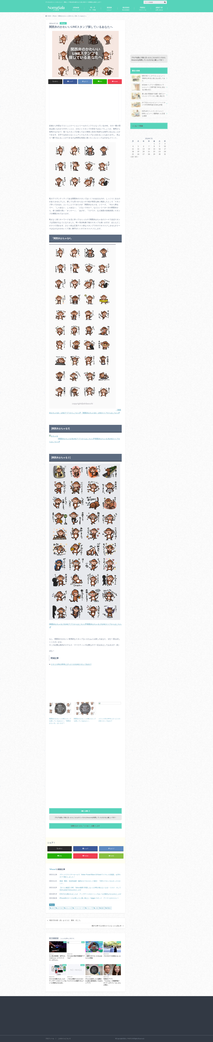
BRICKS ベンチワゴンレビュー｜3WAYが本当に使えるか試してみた (153, 78)
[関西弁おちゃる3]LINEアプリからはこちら (75, 439)
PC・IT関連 (93, 8)
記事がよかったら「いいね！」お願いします (85, 826)
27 (143, 154)
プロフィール (142, 8)
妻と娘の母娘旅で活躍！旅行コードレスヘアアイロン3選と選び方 (153, 95)
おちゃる (68, 908)
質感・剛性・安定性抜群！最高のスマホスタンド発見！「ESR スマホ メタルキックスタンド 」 (90, 882)
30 (159, 154)
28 (149, 154)
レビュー (109, 8)
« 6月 (132, 157)
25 (133, 154)
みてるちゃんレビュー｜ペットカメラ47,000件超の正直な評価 (153, 103)
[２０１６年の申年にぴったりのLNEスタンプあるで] (110, 708)
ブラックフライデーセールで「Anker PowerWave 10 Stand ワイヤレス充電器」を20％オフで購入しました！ (90, 876)
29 (154, 154)
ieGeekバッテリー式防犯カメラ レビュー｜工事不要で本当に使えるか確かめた (153, 87)
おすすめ (59, 908)
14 (149, 149)
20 (143, 151)
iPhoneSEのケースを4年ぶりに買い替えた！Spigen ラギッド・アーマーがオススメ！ (89, 898)
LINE (52, 908)
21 (149, 151)
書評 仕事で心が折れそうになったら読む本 (106, 926)
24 (165, 151)
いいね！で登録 (137, 126)
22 (154, 151)
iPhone (52, 869)
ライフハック (76, 8)
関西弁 (109, 908)
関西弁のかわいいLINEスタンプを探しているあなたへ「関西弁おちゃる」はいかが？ (60, 721)
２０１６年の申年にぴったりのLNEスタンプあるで (71, 664)
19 (138, 151)
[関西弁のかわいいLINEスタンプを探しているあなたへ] (85, 708)
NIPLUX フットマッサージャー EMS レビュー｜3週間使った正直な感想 (153, 113)
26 (138, 154)
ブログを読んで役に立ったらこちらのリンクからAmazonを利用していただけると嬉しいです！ (85, 817)
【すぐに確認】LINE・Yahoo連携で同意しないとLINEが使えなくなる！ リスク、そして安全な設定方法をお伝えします (90, 889)
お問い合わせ (159, 8)
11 (133, 149)
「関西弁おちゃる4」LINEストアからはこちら (99, 413)
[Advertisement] (84, 105)
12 (138, 149)
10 (165, 146)
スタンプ (89, 908)
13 (143, 149)
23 (159, 151)
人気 (96, 908)
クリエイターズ (79, 908)
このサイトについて (64, 1038)
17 (165, 149)
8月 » (136, 157)
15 (154, 149)
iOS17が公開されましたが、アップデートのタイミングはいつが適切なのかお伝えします (90, 894)
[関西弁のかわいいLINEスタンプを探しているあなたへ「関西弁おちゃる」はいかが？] (60, 708)
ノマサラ (129, 1038)
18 (133, 151)
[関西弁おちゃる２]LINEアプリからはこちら (66, 624)
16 (159, 149)
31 (165, 154)
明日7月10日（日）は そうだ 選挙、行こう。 (65, 920)
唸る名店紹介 (126, 8)
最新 (102, 908)
